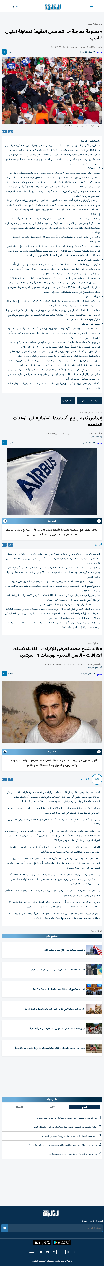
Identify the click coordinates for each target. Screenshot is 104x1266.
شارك (10, 52)
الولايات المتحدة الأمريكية (90, 400)
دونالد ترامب (67, 400)
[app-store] (42, 1243)
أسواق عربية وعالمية (87, 412)
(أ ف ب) (98, 544)
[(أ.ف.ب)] (97, 779)
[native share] (4, 52)
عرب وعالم (98, 24)
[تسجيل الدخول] (14, 7)
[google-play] (62, 1243)
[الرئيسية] (52, 1214)
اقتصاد (99, 412)
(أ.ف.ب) (85, 779)
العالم (90, 24)
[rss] (54, 1252)
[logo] (53, 7)
